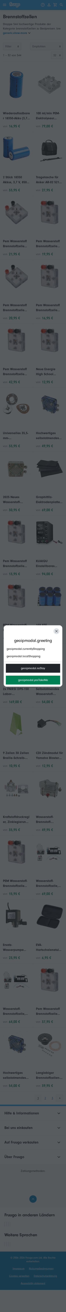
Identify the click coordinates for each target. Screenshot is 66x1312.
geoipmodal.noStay (33, 668)
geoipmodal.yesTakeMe (33, 680)
